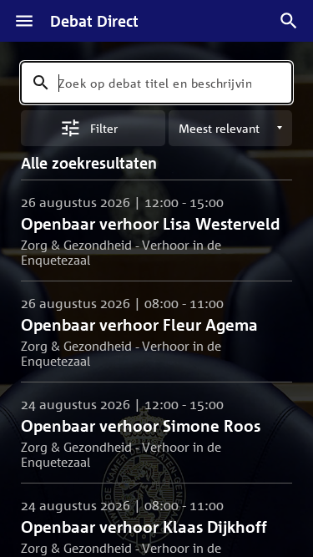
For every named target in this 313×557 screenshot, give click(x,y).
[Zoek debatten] (289, 21)
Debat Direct (94, 21)
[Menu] (24, 21)
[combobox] (156, 83)
